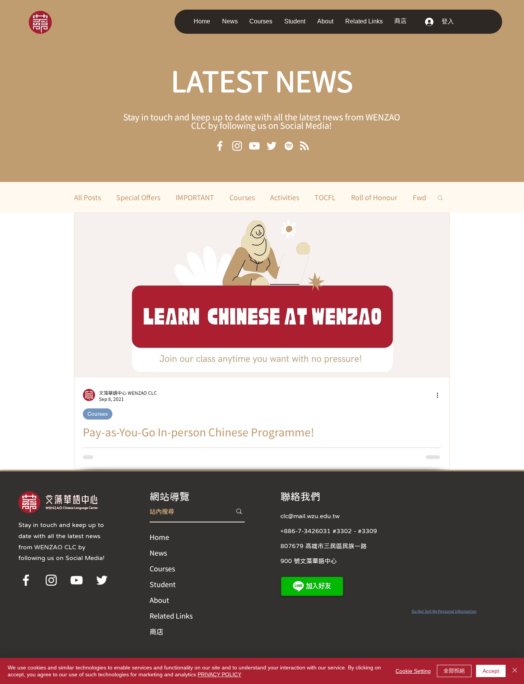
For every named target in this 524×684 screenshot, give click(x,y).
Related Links (171, 615)
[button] (232, 21)
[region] (51, 21)
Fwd (419, 197)
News (158, 552)
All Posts (87, 197)
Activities (284, 197)
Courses (242, 197)
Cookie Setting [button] (413, 671)
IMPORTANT (195, 197)
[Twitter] (271, 145)
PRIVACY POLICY (219, 674)
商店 (156, 631)
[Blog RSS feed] (304, 146)
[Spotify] (288, 145)
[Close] (514, 671)
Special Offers (138, 197)
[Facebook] (219, 145)
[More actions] (440, 395)
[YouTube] (254, 145)
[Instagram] (237, 145)
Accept (491, 671)
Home (159, 537)
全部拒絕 (454, 670)
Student (163, 584)
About (159, 599)
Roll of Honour (374, 197)
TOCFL (325, 197)
